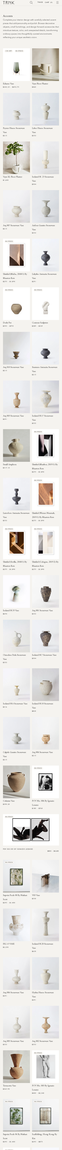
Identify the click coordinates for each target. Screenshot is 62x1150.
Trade (40, 2)
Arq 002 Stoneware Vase (42, 1041)
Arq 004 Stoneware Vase (42, 752)
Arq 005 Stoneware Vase (13, 1041)
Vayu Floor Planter (40, 84)
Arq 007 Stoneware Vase (13, 226)
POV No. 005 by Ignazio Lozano (18, 849)
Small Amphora (9, 465)
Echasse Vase (8, 84)
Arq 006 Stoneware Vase (13, 993)
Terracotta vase (9, 1086)
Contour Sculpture (40, 323)
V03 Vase (36, 895)
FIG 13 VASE (8, 944)
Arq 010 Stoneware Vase (13, 367)
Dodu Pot (7, 323)
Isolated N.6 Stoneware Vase (15, 704)
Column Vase (9, 801)
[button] (31, 2)
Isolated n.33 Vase (11, 611)
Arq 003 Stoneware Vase (13, 416)
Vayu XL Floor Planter (12, 177)
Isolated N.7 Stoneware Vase (44, 655)
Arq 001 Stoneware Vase (42, 611)
